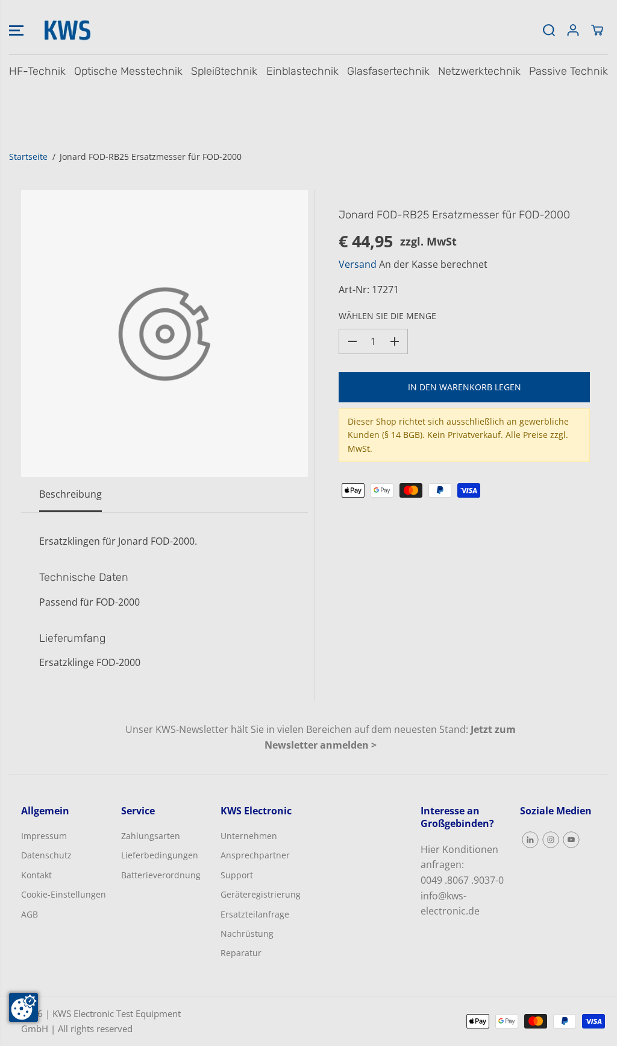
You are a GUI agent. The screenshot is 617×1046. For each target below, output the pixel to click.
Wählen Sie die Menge (387, 316)
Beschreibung (70, 494)
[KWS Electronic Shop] (66, 30)
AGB (29, 914)
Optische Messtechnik (128, 71)
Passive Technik (568, 71)
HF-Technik (37, 71)
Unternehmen (249, 836)
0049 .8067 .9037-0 (462, 880)
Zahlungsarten (150, 836)
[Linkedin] (530, 839)
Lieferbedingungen (159, 855)
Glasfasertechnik (388, 71)
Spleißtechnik (224, 71)
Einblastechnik (302, 71)
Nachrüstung (247, 933)
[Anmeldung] (573, 30)
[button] (16, 30)
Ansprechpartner (255, 855)
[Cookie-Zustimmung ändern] (23, 1007)
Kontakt (36, 875)
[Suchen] (549, 30)
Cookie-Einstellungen (63, 894)
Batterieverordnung (161, 875)
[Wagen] (597, 30)
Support (237, 875)
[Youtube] (571, 839)
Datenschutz (46, 855)
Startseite (28, 156)
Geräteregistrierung (261, 894)
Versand (358, 264)
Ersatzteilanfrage (255, 914)
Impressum (44, 836)
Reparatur (241, 953)
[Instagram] (550, 839)
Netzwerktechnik (479, 71)
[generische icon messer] (164, 333)
